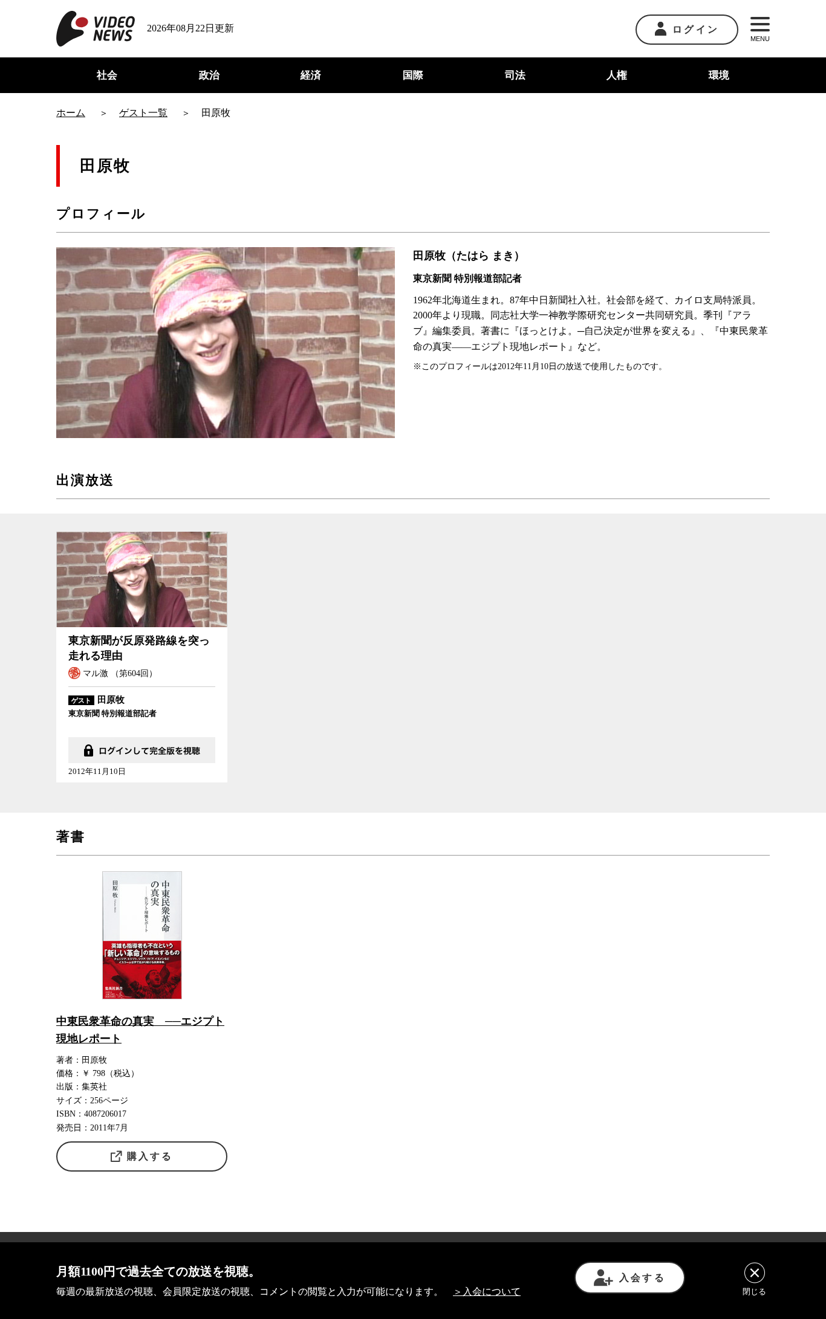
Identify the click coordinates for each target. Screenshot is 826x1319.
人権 (616, 75)
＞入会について (487, 1291)
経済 (311, 75)
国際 (413, 75)
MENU (760, 38)
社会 (107, 75)
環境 (719, 75)
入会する (642, 1277)
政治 (209, 75)
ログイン (695, 29)
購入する (150, 1156)
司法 (515, 75)
